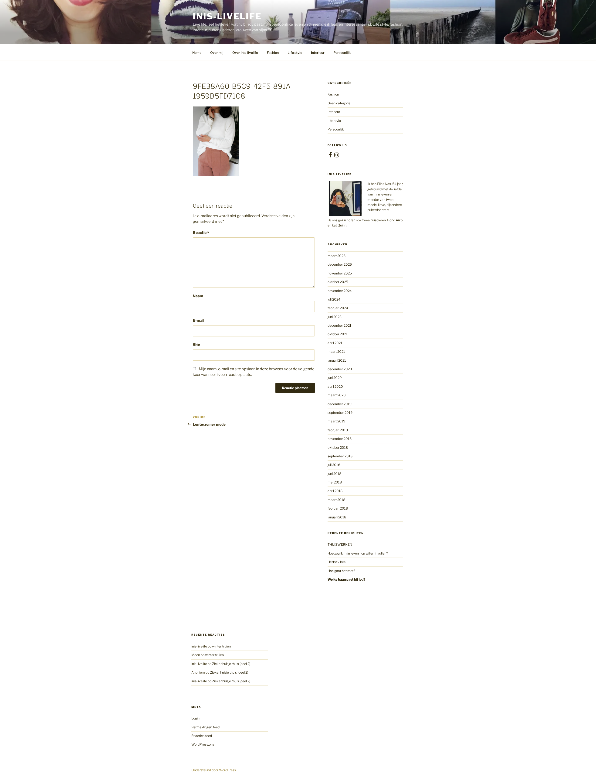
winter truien (221, 646)
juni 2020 (335, 378)
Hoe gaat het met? (341, 571)
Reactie (201, 232)
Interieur (318, 53)
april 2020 (335, 386)
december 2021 (339, 325)
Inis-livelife (227, 16)
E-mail (198, 320)
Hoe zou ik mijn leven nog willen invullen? (358, 553)
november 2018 (340, 439)
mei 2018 (335, 482)
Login (195, 718)
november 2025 (340, 273)
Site (196, 345)
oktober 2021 (338, 334)
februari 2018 (338, 508)
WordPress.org (202, 744)
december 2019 (340, 404)
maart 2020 (337, 395)
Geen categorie (339, 103)
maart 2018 (336, 500)
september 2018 (340, 456)
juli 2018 (334, 465)
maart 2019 (336, 421)
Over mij (217, 53)
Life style (295, 53)
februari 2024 (338, 308)
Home (196, 53)
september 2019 (340, 412)
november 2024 (340, 291)
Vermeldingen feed (205, 727)
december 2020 (340, 369)
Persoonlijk (342, 53)
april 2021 (335, 343)
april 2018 (335, 491)
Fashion (273, 53)
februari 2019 (338, 430)
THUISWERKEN (340, 544)
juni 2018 (334, 474)
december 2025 (340, 264)
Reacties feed (201, 736)
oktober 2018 (338, 447)
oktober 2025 (338, 282)
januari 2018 (337, 517)
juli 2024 (334, 299)
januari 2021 (337, 360)
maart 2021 (336, 351)
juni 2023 (335, 317)
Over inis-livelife (245, 53)
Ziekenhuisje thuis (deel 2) (231, 664)
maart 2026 (336, 256)
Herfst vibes (336, 562)
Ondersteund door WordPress (213, 770)
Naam (198, 296)
